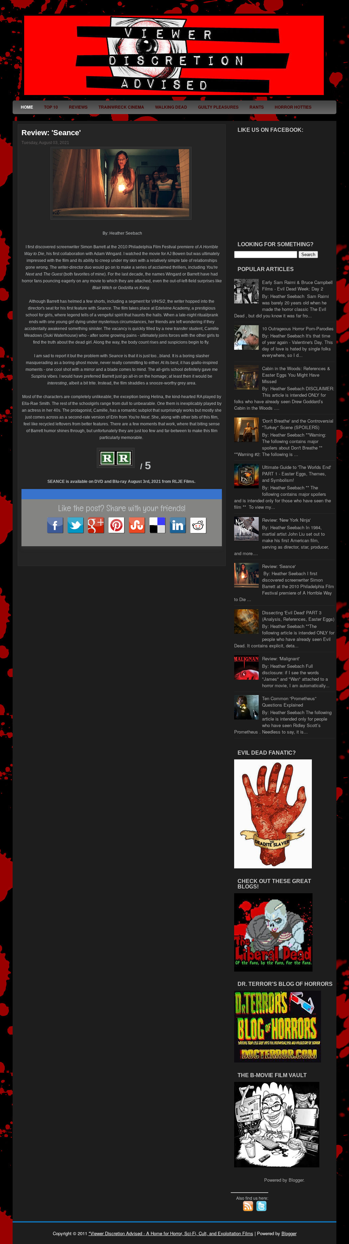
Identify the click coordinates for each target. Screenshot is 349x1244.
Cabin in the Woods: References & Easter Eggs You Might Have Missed (296, 374)
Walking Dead (171, 107)
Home (27, 107)
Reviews (78, 107)
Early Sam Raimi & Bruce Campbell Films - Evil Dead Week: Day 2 (297, 285)
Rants (256, 107)
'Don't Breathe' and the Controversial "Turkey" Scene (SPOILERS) (297, 424)
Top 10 (51, 107)
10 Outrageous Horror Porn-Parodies (298, 328)
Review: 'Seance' (51, 132)
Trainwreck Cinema (121, 107)
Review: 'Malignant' (281, 658)
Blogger (296, 1180)
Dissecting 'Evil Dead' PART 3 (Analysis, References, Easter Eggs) (298, 615)
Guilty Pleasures (218, 107)
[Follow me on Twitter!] (262, 1210)
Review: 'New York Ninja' (286, 520)
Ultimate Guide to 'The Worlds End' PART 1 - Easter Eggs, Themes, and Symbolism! (296, 473)
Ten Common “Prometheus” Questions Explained (289, 701)
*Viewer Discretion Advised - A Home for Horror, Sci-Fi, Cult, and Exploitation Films (171, 1233)
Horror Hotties (293, 107)
